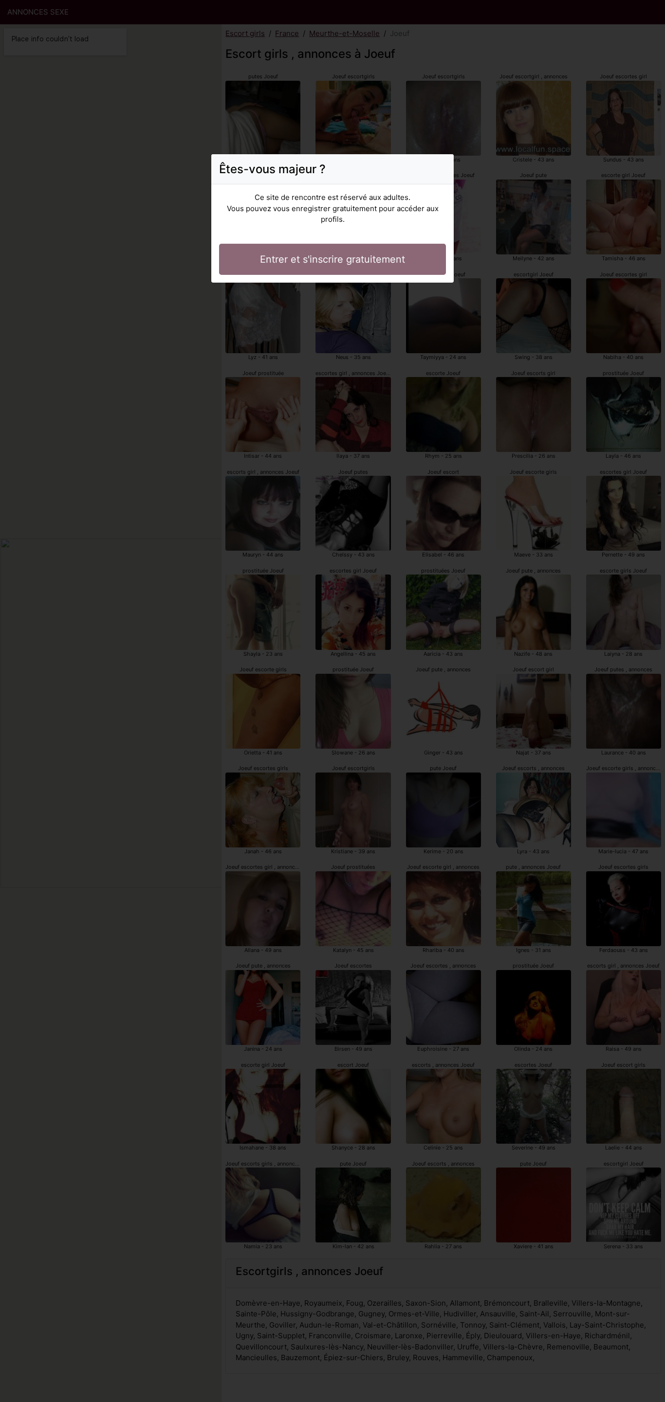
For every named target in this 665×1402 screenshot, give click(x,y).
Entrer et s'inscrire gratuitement (332, 259)
